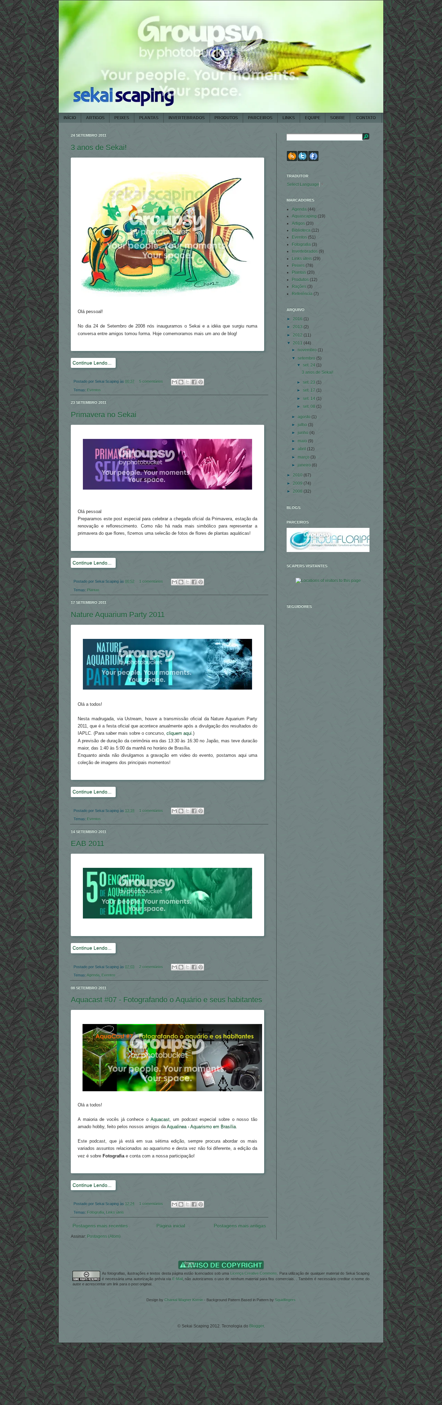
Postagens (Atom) (104, 1236)
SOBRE (337, 118)
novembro (308, 350)
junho (303, 432)
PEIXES (121, 118)
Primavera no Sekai (103, 414)
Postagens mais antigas (240, 1225)
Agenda (93, 975)
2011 (298, 343)
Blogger (256, 1326)
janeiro (305, 465)
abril (302, 448)
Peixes (298, 265)
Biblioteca (301, 230)
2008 (298, 491)
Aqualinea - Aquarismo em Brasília (201, 1126)
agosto (304, 416)
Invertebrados (305, 251)
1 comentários (151, 581)
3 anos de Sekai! (99, 147)
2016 (298, 319)
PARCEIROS (260, 118)
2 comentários (151, 967)
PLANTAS (148, 118)
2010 (298, 475)
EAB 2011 (87, 843)
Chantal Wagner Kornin (183, 1300)
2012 (298, 335)
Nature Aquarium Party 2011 (118, 614)
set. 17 (309, 390)
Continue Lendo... (92, 362)
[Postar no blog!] (180, 382)
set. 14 (309, 398)
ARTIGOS (95, 118)
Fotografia (95, 1212)
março (304, 457)
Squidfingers (285, 1300)
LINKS (288, 118)
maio (303, 441)
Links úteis (115, 1212)
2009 (298, 483)
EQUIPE (312, 118)
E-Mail (177, 1279)
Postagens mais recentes (100, 1225)
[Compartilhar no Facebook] (194, 382)
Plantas (93, 590)
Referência (302, 293)
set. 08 (309, 406)
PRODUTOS (226, 118)
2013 (298, 326)
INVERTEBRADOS (187, 118)
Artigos (298, 223)
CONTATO (366, 118)
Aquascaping (304, 216)
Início (70, 118)
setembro (307, 358)
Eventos (94, 390)
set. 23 (309, 382)
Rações (299, 286)
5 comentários (151, 381)
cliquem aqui (179, 733)
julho (303, 424)
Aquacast (160, 1119)
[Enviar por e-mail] (174, 382)
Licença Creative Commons (253, 1273)
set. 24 (309, 365)
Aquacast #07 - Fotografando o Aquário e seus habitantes (166, 999)
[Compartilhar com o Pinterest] (200, 382)
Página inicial (170, 1225)
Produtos (300, 279)
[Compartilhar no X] (187, 382)
